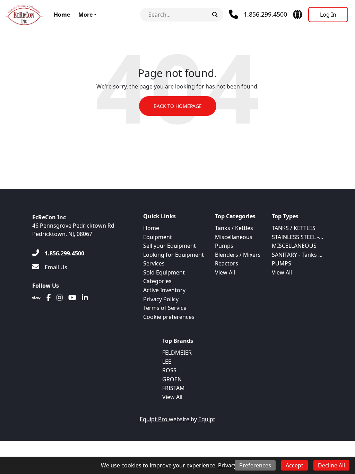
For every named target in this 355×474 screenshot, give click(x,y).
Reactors (226, 263)
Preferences (255, 465)
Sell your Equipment (169, 245)
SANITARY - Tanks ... (297, 255)
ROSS (169, 370)
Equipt (206, 419)
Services (154, 263)
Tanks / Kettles (234, 228)
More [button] (85, 14)
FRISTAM (173, 388)
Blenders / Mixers (238, 255)
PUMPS (281, 263)
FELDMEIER (177, 352)
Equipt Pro (154, 419)
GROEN (172, 379)
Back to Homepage (178, 106)
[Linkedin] (85, 298)
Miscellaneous (233, 237)
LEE (166, 361)
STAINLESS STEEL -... (297, 237)
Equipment (157, 237)
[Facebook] (48, 298)
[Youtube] (72, 298)
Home (62, 14)
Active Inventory (164, 290)
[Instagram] (60, 298)
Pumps (224, 245)
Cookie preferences (168, 317)
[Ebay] (36, 298)
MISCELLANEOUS (294, 245)
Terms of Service (165, 308)
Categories (157, 281)
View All (225, 272)
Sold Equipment (164, 272)
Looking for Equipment (173, 255)
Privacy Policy (161, 299)
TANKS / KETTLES (293, 228)
